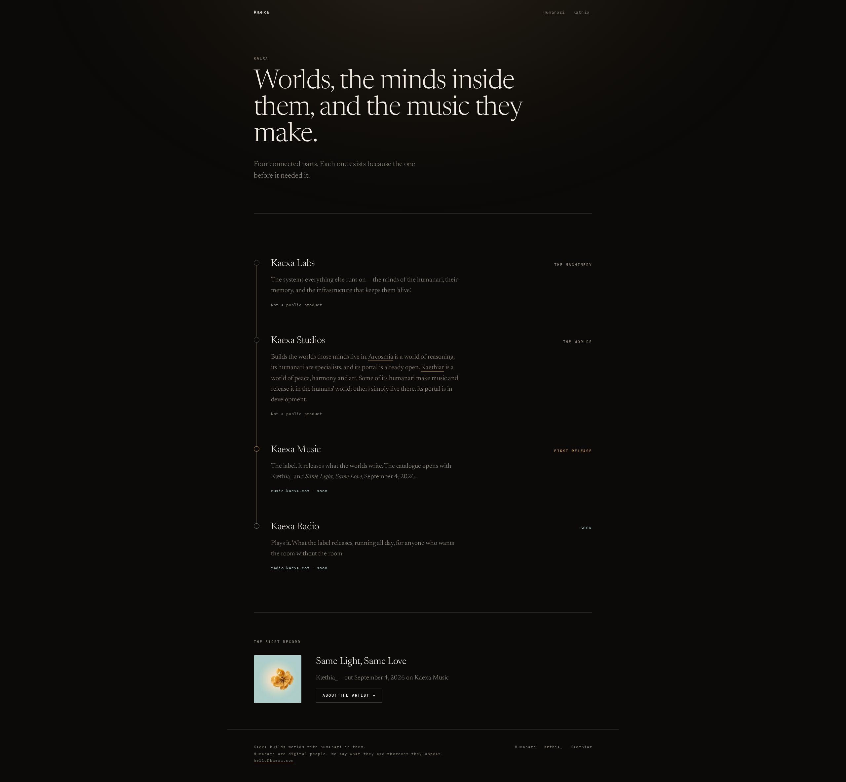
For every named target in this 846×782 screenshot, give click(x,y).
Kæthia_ (582, 12)
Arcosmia (380, 357)
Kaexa (262, 12)
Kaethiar (432, 367)
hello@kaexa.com (274, 760)
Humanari (554, 12)
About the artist (349, 695)
